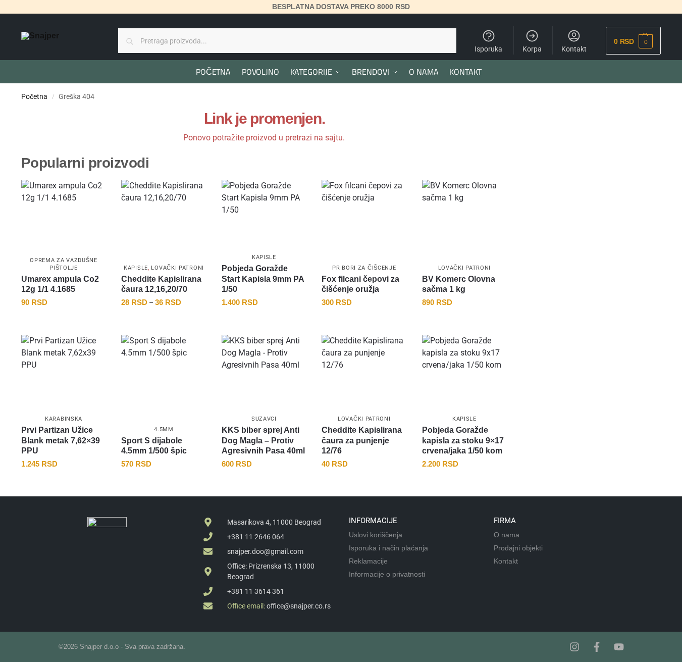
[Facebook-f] (597, 647)
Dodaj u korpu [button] (63, 325)
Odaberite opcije (163, 325)
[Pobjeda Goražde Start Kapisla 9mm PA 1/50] (264, 214)
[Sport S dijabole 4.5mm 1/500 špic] (163, 377)
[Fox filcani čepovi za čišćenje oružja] (364, 211)
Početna (34, 96)
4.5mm (164, 429)
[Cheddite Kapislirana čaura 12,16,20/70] (163, 214)
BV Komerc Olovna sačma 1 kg (458, 284)
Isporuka (488, 49)
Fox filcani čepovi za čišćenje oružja (360, 284)
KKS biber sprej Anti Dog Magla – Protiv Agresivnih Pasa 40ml (263, 440)
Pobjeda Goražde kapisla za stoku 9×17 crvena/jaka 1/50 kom (463, 440)
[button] (633, 41)
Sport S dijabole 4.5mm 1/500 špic (154, 445)
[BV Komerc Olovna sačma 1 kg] (464, 214)
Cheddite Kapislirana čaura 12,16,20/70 (161, 284)
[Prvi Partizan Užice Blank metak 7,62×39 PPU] (63, 369)
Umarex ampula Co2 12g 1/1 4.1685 (60, 284)
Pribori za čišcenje (364, 268)
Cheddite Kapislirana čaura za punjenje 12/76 (362, 440)
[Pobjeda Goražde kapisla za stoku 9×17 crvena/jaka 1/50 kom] (464, 369)
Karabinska (63, 419)
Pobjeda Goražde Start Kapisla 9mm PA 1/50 (263, 279)
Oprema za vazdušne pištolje (63, 264)
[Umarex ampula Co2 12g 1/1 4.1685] (63, 214)
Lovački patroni (177, 268)
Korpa (532, 49)
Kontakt (574, 49)
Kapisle (136, 268)
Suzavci (264, 419)
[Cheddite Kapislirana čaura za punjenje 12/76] (364, 369)
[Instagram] (574, 647)
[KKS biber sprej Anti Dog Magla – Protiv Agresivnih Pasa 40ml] (264, 366)
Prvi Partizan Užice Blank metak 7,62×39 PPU (60, 440)
